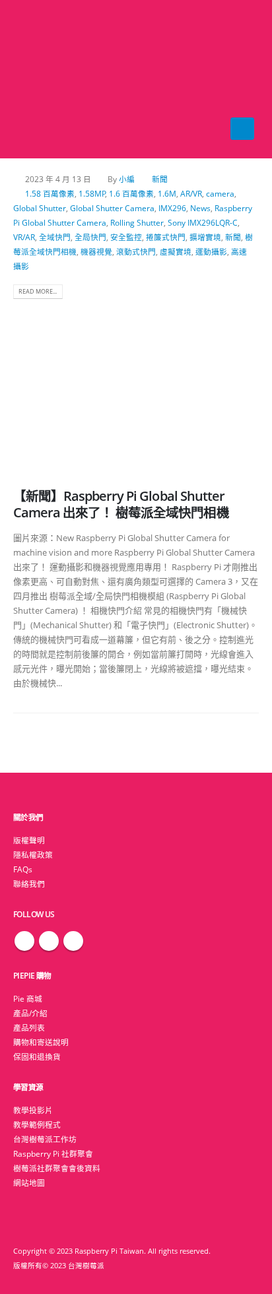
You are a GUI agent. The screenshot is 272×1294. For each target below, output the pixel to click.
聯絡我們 (29, 883)
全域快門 (55, 237)
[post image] (136, 386)
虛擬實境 (175, 251)
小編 (127, 179)
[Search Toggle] (136, 79)
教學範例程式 (37, 1124)
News (200, 208)
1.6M (167, 193)
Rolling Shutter (137, 222)
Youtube (73, 941)
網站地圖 (29, 1182)
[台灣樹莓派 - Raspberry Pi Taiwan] (39, 79)
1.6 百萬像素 (131, 193)
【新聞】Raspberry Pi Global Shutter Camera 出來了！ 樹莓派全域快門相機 (121, 504)
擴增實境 (205, 237)
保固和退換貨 (37, 1056)
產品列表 (29, 1027)
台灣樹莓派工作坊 (45, 1139)
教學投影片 (33, 1110)
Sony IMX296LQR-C (203, 222)
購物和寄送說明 (41, 1042)
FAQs (22, 869)
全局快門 (90, 237)
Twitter (49, 941)
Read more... (37, 291)
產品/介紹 (30, 1013)
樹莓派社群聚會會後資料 (56, 1168)
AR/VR (191, 193)
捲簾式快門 (166, 237)
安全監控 (126, 237)
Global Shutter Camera (112, 208)
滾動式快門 (136, 251)
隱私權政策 (33, 854)
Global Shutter (39, 208)
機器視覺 (96, 251)
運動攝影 (211, 251)
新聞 (160, 179)
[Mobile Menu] (242, 128)
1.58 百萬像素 (50, 193)
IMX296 (172, 208)
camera (220, 193)
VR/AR (24, 237)
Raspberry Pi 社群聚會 (53, 1153)
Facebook (24, 941)
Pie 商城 (27, 998)
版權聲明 (29, 840)
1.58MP (92, 193)
